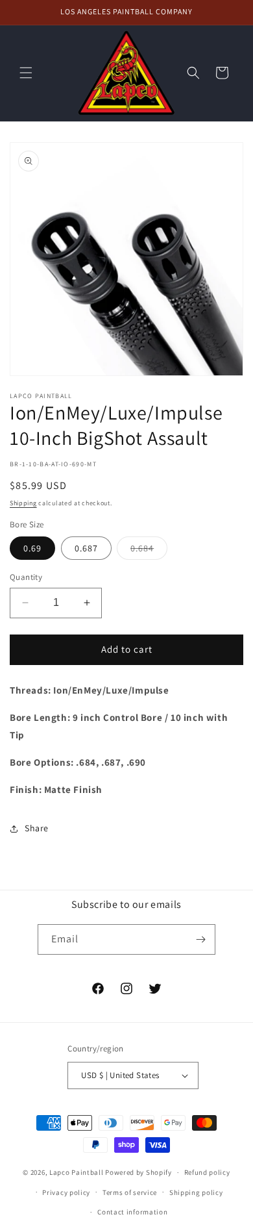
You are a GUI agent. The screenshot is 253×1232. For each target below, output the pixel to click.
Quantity (26, 577)
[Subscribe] (200, 939)
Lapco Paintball (76, 1172)
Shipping (23, 503)
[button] (26, 72)
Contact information (132, 1211)
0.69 (32, 548)
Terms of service (129, 1192)
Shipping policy (196, 1192)
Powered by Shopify (138, 1172)
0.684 (148, 551)
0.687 (86, 548)
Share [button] (37, 828)
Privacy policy (66, 1192)
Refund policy (207, 1172)
